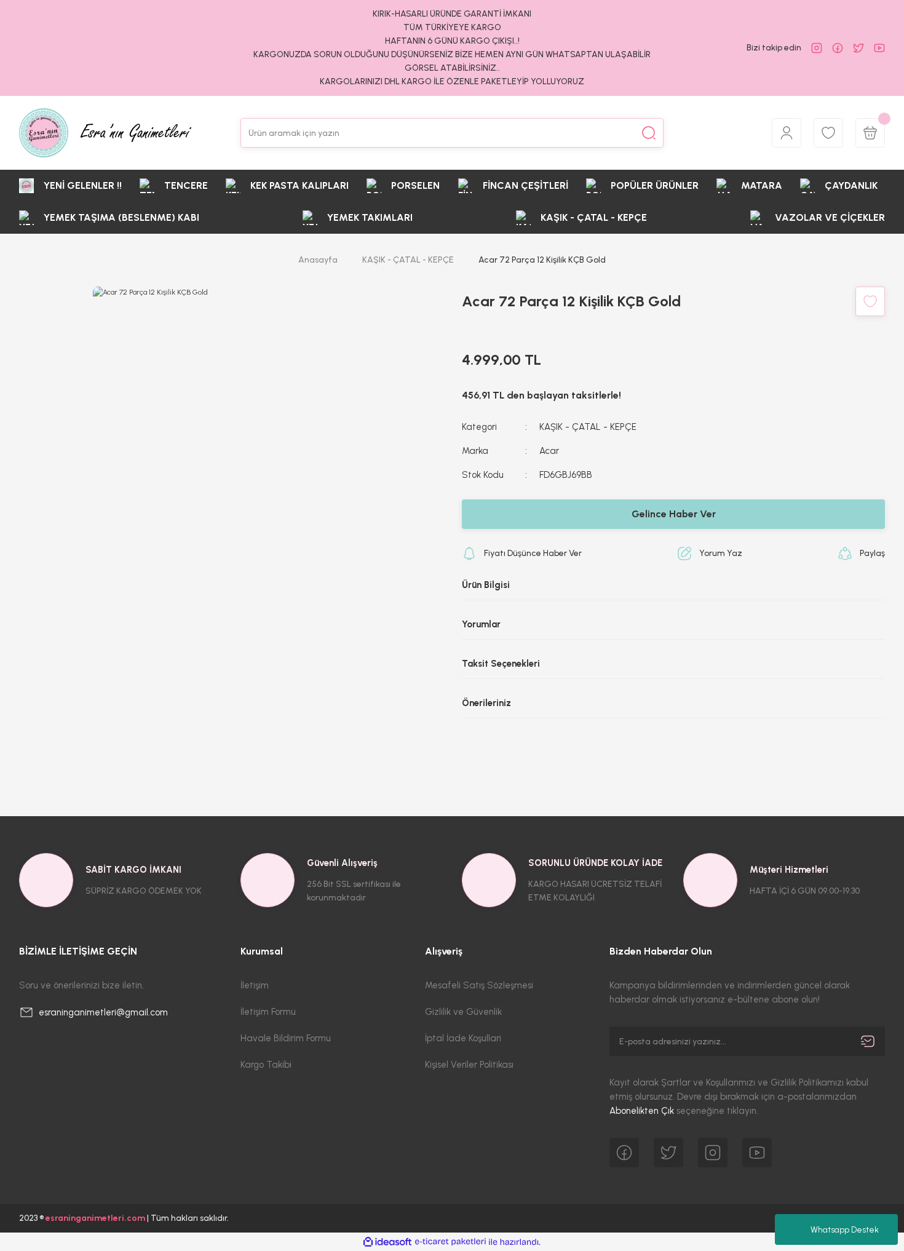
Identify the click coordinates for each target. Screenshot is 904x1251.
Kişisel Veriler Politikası (469, 1064)
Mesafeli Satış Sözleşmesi (479, 985)
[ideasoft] (387, 1242)
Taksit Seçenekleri (501, 663)
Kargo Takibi (265, 1064)
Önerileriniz (486, 703)
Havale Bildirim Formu (285, 1038)
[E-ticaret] (450, 1241)
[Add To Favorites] (870, 301)
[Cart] (870, 133)
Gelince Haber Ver (674, 514)
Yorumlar (481, 624)
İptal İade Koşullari (463, 1038)
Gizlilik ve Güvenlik (463, 1011)
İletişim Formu (268, 1011)
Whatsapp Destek (845, 1230)
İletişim (254, 985)
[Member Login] (786, 133)
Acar (549, 450)
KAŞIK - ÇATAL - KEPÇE (587, 426)
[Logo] (105, 132)
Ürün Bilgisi (486, 584)
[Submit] (867, 1041)
